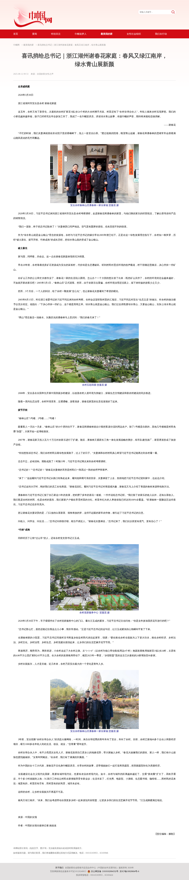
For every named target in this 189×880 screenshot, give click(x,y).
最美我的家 (28, 45)
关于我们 (59, 868)
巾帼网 (16, 45)
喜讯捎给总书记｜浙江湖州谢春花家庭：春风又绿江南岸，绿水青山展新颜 (72, 45)
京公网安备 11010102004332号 (104, 871)
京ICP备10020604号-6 (129, 871)
